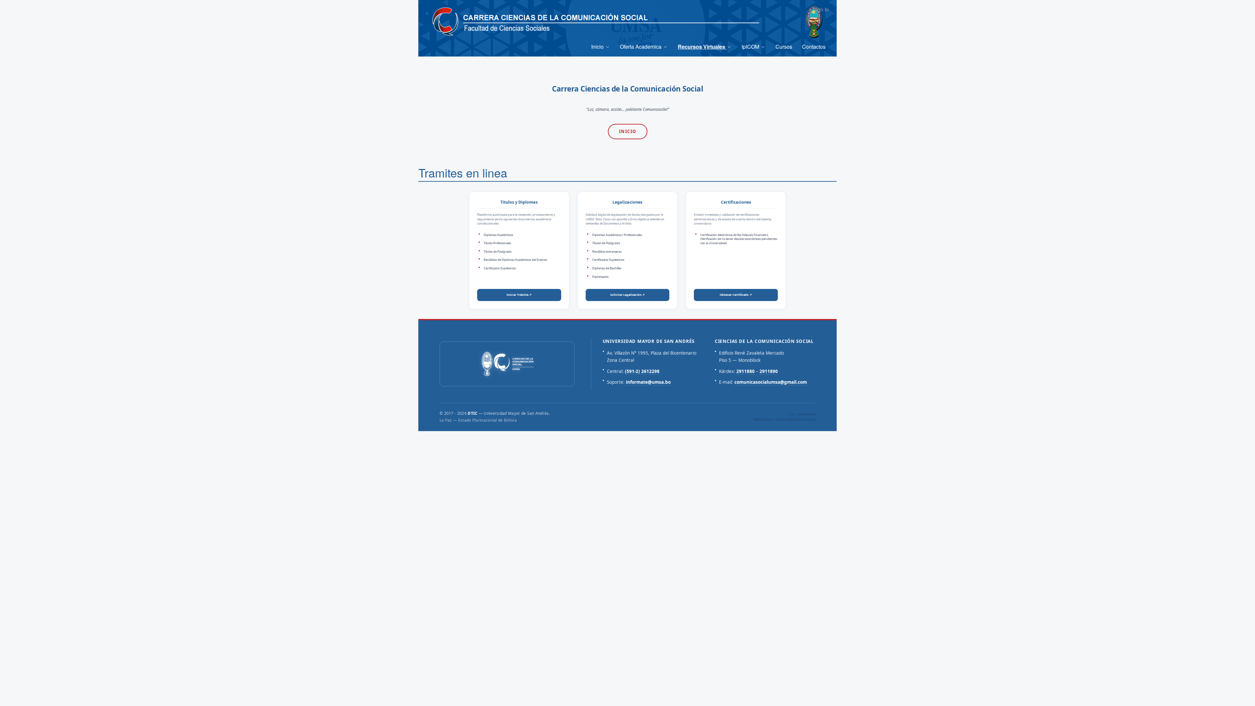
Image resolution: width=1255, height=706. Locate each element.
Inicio (627, 131)
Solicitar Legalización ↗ (627, 295)
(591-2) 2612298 (642, 371)
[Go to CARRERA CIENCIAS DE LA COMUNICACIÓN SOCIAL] (445, 22)
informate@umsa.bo (648, 382)
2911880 (745, 371)
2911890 (769, 371)
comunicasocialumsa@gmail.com (770, 382)
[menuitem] (600, 46)
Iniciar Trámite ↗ (519, 295)
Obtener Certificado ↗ (736, 295)
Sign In (820, 9)
